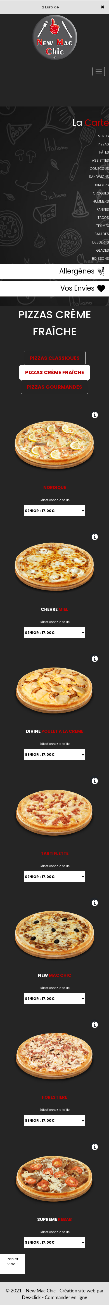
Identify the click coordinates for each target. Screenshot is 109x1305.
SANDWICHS (99, 176)
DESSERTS (100, 242)
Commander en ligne (66, 1297)
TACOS (103, 217)
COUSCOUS (99, 168)
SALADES (101, 233)
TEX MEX (102, 225)
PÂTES (104, 152)
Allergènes (77, 271)
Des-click (31, 1297)
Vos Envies (78, 288)
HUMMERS (101, 201)
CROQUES (101, 193)
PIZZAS (103, 144)
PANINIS (102, 209)
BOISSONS (100, 258)
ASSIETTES (100, 160)
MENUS (103, 136)
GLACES (102, 250)
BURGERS (101, 185)
